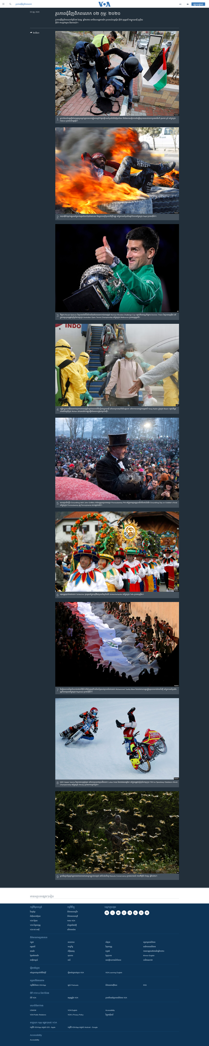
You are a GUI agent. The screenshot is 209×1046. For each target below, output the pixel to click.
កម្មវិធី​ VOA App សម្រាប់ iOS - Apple (42, 1027)
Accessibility (110, 1010)
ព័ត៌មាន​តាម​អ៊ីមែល (111, 985)
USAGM (33, 1010)
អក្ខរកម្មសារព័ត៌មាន (149, 942)
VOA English (72, 1010)
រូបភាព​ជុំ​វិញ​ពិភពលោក (24, 4)
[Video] (187, 4)
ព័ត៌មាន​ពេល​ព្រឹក (72, 912)
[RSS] (135, 912)
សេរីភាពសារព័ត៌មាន (149, 947)
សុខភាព (70, 955)
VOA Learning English (113, 973)
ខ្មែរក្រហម (108, 955)
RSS (145, 985)
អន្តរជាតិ (32, 947)
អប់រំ (69, 960)
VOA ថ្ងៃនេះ (34, 921)
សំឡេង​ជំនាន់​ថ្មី (72, 925)
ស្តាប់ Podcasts (73, 985)
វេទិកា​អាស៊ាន (71, 930)
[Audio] (180, 4)
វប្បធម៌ (107, 951)
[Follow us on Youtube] (118, 912)
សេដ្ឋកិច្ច (70, 947)
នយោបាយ (71, 942)
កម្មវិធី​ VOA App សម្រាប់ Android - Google (83, 1027)
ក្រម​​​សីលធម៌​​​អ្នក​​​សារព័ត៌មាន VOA (116, 998)
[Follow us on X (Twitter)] (112, 912)
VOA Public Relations (38, 1015)
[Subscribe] (147, 912)
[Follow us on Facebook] (106, 912)
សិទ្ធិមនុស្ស (71, 951)
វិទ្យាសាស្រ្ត (108, 947)
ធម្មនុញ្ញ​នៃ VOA (73, 998)
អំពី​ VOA (33, 998)
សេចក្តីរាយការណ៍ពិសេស (113, 960)
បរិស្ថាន (107, 942)
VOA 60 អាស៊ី (34, 930)
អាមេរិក (32, 951)
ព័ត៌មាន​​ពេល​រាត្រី (72, 916)
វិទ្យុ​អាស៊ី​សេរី (109, 1015)
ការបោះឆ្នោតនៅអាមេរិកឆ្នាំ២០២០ (153, 951)
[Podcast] (141, 912)
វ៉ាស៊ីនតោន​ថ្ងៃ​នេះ (35, 916)
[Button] (34, 33)
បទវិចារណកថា (148, 960)
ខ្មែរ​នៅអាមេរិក (34, 955)
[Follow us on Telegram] (129, 912)
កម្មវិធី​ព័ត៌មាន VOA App (38, 985)
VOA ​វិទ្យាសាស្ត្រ (35, 925)
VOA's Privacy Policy (75, 1015)
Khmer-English (148, 955)
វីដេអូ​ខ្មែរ (32, 912)
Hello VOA (71, 921)
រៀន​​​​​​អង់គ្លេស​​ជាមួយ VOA (76, 973)
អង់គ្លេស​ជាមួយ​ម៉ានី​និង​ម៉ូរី (38, 973)
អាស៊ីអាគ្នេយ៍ (34, 960)
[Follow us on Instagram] (124, 912)
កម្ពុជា (32, 942)
